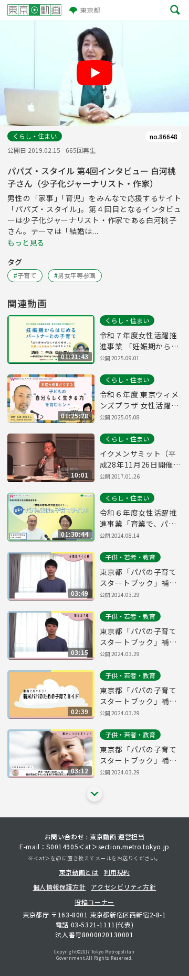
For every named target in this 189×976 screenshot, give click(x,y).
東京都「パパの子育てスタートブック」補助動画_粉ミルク (138, 637)
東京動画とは (79, 872)
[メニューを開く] (175, 10)
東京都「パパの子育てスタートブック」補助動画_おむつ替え (138, 696)
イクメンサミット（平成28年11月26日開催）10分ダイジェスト (140, 459)
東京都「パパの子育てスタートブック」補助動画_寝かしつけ (138, 755)
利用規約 (117, 872)
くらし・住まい (35, 135)
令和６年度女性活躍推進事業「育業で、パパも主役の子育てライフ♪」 (138, 518)
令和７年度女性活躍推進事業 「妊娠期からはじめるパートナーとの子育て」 (139, 341)
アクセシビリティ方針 (123, 886)
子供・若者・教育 (130, 556)
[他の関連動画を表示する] (94, 794)
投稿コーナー (94, 901)
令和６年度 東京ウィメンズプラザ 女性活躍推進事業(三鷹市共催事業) (139, 400)
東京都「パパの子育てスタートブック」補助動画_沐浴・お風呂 (138, 578)
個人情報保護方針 (59, 886)
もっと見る (25, 242)
